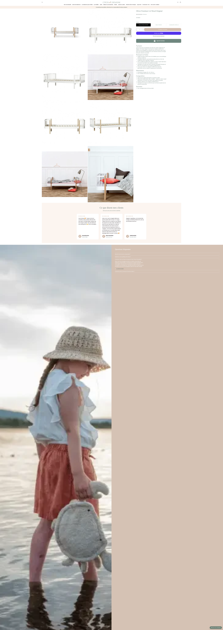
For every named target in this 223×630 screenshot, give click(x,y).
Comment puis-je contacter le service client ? (124, 271)
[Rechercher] (42, 2)
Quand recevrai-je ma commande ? (122, 254)
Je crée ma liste (120, 268)
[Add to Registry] (158, 41)
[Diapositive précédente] (42, 7)
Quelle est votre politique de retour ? (123, 256)
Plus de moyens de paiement (158, 36)
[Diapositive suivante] (180, 7)
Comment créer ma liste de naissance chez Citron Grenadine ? (128, 259)
